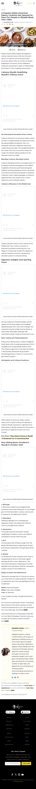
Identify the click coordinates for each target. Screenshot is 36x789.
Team (27, 737)
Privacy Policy (9, 737)
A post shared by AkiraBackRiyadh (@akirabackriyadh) (18, 499)
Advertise (9, 728)
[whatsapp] (7, 24)
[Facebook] (12, 774)
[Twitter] (16, 774)
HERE (26, 610)
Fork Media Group (18, 781)
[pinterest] (9, 24)
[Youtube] (22, 774)
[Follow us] (22, 49)
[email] (12, 24)
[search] (34, 3)
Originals (27, 733)
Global (29, 3)
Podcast (27, 744)
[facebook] (2, 24)
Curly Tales (29, 688)
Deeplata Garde (8, 22)
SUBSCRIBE (26, 763)
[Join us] (12, 49)
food (26, 685)
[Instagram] (19, 774)
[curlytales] (18, 708)
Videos (9, 733)
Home (3, 10)
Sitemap (27, 728)
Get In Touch (27, 721)
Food (27, 717)
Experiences (9, 725)
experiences (5, 688)
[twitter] (4, 24)
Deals (9, 741)
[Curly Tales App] (10, 712)
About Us (9, 721)
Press (27, 741)
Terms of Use (9, 744)
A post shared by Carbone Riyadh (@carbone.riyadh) (18, 129)
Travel (27, 725)
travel (30, 685)
